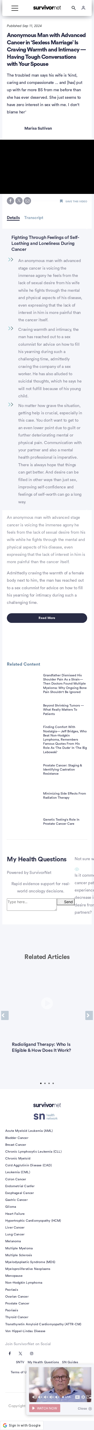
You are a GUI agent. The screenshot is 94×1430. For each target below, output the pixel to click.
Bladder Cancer (16, 1138)
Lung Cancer (14, 1234)
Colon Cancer (15, 1179)
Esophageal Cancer (19, 1193)
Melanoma (13, 1241)
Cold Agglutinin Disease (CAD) (28, 1165)
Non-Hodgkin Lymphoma (23, 1282)
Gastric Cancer (16, 1200)
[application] (60, 1384)
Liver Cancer (14, 1227)
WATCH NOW (47, 1408)
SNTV (20, 1362)
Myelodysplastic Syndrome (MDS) (30, 1262)
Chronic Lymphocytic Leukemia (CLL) (33, 1151)
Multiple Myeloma (19, 1248)
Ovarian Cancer (17, 1296)
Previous (5, 1015)
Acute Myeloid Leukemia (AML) (29, 1131)
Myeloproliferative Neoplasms (27, 1269)
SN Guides (70, 1362)
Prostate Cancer (17, 1303)
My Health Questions (43, 1362)
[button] (47, 166)
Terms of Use (20, 1372)
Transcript (33, 218)
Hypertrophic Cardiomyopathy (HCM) (33, 1220)
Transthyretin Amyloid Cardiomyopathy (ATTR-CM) (43, 1324)
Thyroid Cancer (16, 1317)
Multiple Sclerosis (18, 1255)
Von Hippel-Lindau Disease (25, 1331)
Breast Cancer (15, 1144)
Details (13, 218)
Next (89, 1015)
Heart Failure (15, 1214)
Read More (47, 618)
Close (82, 1408)
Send (68, 902)
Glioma (10, 1206)
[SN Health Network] (47, 1116)
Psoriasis (11, 1289)
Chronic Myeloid (17, 1158)
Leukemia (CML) (17, 1172)
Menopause (14, 1275)
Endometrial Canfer (20, 1186)
